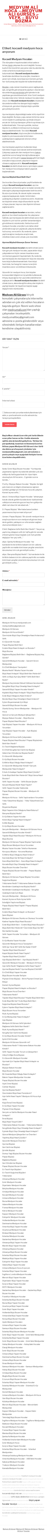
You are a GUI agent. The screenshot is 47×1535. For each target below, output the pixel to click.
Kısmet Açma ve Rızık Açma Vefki (16, 899)
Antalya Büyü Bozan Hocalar (14, 1373)
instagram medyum (26, 1485)
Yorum (5, 347)
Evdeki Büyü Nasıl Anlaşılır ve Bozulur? (18, 648)
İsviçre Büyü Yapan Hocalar (14, 1284)
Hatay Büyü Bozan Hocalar (13, 1370)
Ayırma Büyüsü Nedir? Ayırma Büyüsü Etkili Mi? (22, 969)
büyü (10, 65)
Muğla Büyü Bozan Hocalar (13, 1376)
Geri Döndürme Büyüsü (12, 1163)
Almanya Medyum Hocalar (13, 1179)
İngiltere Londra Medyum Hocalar (16, 1274)
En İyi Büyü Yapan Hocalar (13, 1106)
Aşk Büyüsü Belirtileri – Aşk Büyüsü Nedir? (20, 960)
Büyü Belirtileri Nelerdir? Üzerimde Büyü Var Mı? (23, 928)
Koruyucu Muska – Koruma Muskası (17, 852)
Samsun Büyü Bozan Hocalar (14, 1328)
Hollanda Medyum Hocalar (13, 1220)
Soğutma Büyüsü (9, 880)
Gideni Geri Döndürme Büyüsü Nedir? (18, 753)
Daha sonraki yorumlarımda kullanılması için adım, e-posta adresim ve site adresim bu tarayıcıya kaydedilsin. (22, 415)
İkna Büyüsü (7, 1119)
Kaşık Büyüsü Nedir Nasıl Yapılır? (16, 953)
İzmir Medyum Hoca (10, 1443)
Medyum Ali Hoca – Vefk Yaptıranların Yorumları (22, 798)
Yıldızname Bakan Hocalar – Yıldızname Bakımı (22, 1125)
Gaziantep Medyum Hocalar (14, 1239)
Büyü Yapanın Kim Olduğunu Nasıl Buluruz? (20, 810)
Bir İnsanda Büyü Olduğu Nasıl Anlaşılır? (19, 1074)
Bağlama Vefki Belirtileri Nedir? (21, 529)
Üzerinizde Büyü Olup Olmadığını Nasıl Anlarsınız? (23, 635)
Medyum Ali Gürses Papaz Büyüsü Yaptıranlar (21, 842)
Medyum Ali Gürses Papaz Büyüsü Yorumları (21, 877)
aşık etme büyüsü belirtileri (11, 1476)
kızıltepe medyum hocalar (20, 1500)
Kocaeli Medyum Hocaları (17, 59)
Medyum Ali (20, 1529)
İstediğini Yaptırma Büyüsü (13, 902)
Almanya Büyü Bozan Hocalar (14, 1252)
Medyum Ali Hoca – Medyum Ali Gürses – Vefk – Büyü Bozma (23, 14)
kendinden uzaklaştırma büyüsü (14, 1513)
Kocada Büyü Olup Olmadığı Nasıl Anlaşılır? (20, 864)
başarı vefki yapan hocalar (31, 1482)
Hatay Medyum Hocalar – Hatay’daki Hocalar (21, 1344)
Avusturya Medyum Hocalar (14, 1230)
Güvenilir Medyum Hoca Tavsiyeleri (17, 944)
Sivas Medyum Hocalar (12, 1363)
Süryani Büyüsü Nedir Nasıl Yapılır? (17, 785)
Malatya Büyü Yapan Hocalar (14, 1258)
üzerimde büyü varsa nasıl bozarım (27, 1490)
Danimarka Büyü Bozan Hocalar (15, 1357)
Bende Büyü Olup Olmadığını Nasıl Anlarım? (20, 699)
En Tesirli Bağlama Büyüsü (13, 747)
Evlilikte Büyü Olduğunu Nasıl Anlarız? (18, 855)
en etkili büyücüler (37, 1510)
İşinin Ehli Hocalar (10, 1039)
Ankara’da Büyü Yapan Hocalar (15, 1316)
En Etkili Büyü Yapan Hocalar (14, 972)
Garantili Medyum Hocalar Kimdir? (16, 832)
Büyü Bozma (7, 651)
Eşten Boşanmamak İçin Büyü (15, 702)
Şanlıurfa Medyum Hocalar (19, 542)
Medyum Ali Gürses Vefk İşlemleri (16, 1023)
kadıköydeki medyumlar (10, 1485)
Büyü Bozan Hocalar (11, 1071)
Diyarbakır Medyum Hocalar (14, 1185)
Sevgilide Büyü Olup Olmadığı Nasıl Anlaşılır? (21, 686)
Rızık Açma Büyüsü (10, 1014)
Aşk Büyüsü (7, 1020)
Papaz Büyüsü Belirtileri (12, 645)
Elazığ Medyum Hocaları (12, 1347)
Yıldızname (7, 1176)
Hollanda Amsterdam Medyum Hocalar (18, 1440)
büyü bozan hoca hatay (25, 1504)
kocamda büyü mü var (12, 1493)
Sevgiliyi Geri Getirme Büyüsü (14, 1033)
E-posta (6, 389)
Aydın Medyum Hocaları (12, 1322)
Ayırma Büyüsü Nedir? (11, 1090)
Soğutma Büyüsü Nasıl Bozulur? (15, 1004)
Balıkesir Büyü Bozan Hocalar (14, 1424)
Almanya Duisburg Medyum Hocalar (17, 1456)
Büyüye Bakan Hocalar (19, 484)
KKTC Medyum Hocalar (12, 1287)
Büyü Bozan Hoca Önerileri (13, 991)
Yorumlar (27, 1531)
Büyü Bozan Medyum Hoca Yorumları (18, 845)
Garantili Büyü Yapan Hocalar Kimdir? (18, 689)
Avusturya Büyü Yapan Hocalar (15, 1306)
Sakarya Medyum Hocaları (13, 1462)
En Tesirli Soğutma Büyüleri (14, 1173)
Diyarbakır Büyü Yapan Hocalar (15, 1281)
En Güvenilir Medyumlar (12, 756)
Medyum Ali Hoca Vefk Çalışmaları (16, 737)
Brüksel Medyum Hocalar (13, 1233)
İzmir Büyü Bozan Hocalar (19, 469)
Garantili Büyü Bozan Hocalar (14, 705)
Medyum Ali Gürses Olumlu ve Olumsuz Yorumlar (22, 918)
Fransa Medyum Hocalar (12, 1208)
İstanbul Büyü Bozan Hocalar (14, 1255)
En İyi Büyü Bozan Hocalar (13, 759)
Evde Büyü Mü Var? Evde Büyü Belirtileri (19, 1001)
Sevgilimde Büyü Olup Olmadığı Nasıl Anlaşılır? (22, 1128)
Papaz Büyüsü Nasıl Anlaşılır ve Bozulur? (19, 988)
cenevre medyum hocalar (12, 1479)
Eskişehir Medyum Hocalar (13, 1217)
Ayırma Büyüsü (8, 1144)
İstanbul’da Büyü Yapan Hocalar (15, 1338)
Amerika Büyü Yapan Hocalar (14, 1227)
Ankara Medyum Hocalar (13, 1198)
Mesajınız (6, 590)
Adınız (6, 571)
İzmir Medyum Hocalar (12, 1182)
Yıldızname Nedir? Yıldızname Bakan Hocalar (21, 883)
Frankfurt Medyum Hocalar (14, 1297)
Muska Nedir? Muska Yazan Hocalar (17, 670)
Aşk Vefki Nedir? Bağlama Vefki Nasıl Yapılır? (21, 966)
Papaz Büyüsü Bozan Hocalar (14, 1080)
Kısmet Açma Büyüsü (11, 985)
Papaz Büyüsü (11, 509)
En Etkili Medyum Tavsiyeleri (14, 667)
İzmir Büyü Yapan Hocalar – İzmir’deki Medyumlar (23, 1335)
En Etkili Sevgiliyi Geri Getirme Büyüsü (18, 750)
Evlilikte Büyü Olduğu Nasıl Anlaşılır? (17, 763)
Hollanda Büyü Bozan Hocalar (14, 1312)
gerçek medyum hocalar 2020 (21, 1487)
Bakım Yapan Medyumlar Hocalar (16, 1077)
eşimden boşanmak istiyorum (32, 1479)
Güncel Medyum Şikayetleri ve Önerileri (19, 1134)
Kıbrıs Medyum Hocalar (12, 1211)
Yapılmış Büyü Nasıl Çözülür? (14, 1138)
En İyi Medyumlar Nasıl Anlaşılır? (16, 1017)
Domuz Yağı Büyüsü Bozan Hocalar (17, 1154)
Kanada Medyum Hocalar (13, 1468)
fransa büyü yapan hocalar (12, 1482)
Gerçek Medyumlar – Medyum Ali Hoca (18, 896)
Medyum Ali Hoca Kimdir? (13, 632)
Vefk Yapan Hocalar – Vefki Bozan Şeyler (19, 782)
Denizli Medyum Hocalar (12, 1392)
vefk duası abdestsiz (20, 1497)
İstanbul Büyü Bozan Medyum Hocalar (18, 1332)
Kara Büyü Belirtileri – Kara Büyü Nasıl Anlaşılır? (22, 861)
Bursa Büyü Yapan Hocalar (13, 1303)
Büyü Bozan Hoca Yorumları (14, 1010)
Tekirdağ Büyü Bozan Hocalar (15, 1417)
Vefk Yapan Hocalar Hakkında (15, 788)
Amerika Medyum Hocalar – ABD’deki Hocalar (22, 1459)
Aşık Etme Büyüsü (10, 1084)
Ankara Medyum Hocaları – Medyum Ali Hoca (21, 1395)
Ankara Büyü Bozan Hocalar (14, 1360)
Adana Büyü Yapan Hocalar (13, 1265)
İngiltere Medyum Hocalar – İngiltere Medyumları (23, 1421)
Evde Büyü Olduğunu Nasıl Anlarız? (17, 696)
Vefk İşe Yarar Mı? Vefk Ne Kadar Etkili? (19, 947)
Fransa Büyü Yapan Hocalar (14, 1430)
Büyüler (5, 87)
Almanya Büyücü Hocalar (13, 1249)
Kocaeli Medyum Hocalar (13, 1195)
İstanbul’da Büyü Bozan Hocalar (15, 1300)
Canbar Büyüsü (8, 1087)
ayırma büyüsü (18, 93)
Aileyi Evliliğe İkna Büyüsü (13, 1055)
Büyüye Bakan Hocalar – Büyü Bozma (18, 718)
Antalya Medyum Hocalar (13, 1192)
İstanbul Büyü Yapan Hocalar (14, 1271)
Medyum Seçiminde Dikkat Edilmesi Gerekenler (22, 683)
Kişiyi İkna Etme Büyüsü (12, 1103)
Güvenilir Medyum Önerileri (14, 1141)
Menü (25, 39)
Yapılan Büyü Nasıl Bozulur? (14, 950)
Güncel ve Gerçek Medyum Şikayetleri (18, 715)
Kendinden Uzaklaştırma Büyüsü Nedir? (19, 887)
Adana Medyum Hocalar (12, 1204)
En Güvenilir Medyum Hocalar (15, 1058)
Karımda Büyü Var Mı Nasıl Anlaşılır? (17, 858)
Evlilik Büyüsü (8, 823)
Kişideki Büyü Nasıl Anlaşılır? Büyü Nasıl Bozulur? (23, 693)
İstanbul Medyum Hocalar (13, 1236)
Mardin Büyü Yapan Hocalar (14, 1246)
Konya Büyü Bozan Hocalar (13, 1319)
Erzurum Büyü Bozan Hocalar (14, 1379)
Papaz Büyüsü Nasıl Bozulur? (14, 721)
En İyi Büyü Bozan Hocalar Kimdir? (16, 1036)
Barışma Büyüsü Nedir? (17, 554)
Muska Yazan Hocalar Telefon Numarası (19, 848)
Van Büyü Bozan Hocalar (12, 1398)
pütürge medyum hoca (30, 1493)
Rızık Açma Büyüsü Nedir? (13, 1030)
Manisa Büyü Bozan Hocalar (14, 1433)
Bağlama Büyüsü (9, 1160)
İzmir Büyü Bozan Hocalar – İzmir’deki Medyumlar (23, 1341)
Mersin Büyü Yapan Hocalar (14, 1277)
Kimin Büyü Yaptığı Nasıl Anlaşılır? (16, 820)
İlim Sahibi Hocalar (10, 931)
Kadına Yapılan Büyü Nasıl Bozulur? (17, 921)
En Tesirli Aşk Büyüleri (11, 1169)
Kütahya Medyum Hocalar (13, 1401)
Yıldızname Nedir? (10, 995)
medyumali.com (17, 309)
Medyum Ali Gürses (14, 294)
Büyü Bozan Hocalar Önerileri (15, 867)
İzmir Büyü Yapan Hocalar (13, 1309)
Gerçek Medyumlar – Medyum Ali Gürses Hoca (22, 829)
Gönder (7, 610)
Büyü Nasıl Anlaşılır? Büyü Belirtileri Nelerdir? (21, 674)
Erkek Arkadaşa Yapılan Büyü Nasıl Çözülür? (21, 772)
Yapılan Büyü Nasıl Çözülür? (14, 956)
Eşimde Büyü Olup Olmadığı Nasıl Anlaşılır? (20, 1131)
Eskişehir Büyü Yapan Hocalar (15, 1262)
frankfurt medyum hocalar (31, 1476)
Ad (4, 377)
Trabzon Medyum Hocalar (13, 1465)
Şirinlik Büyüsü (8, 1150)
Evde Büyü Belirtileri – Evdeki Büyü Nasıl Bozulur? (23, 925)
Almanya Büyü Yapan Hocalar (14, 1243)
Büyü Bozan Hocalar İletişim (14, 976)
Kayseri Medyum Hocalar (13, 1214)
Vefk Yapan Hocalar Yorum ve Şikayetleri (20, 1052)
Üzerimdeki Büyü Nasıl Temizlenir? (17, 1093)
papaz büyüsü (27, 158)
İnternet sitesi (8, 401)
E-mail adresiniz (10, 580)
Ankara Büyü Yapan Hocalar (20, 497)
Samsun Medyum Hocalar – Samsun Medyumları (22, 1367)
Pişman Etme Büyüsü (11, 1109)
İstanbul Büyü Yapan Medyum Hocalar (18, 1382)
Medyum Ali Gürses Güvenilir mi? (16, 1042)
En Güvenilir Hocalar (11, 642)
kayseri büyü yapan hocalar (29, 1507)
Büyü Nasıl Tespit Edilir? (12, 1122)
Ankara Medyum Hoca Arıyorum (16, 1268)
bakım (37, 152)
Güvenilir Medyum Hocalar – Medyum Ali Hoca (22, 963)
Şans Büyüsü (7, 915)
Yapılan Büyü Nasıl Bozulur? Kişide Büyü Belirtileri (23, 998)
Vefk (4, 639)
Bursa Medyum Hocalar (12, 1201)
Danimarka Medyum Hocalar (14, 1223)
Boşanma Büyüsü (9, 807)
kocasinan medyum (24, 1510)
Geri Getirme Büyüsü (11, 1147)
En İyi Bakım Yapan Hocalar (14, 817)
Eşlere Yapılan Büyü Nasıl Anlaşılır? (17, 1007)
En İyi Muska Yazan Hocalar (14, 941)
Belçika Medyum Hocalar (13, 1188)
